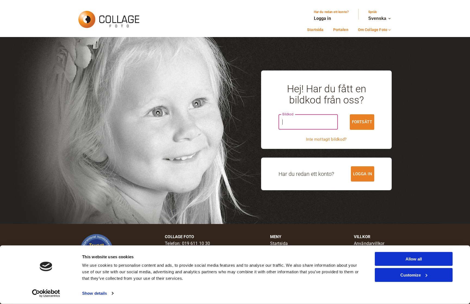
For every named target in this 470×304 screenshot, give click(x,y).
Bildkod (287, 114)
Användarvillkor (369, 243)
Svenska (380, 18)
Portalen (340, 29)
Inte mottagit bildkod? (326, 139)
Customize (410, 274)
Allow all (414, 259)
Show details (94, 293)
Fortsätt (362, 121)
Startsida (315, 29)
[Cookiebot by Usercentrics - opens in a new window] (46, 293)
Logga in (322, 18)
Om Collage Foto (375, 29)
